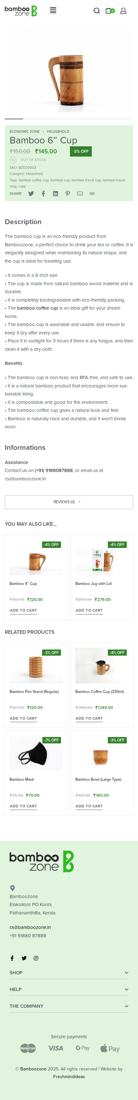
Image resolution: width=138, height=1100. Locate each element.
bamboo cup (60, 180)
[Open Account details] (123, 10)
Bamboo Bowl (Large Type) (98, 779)
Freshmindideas (69, 1076)
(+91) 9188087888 (54, 470)
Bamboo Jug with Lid (93, 583)
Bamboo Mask (22, 779)
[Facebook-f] (12, 958)
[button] (53, 11)
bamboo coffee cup (33, 180)
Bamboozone (33, 1069)
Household (58, 132)
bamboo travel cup (86, 180)
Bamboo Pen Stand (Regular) (34, 691)
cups (22, 186)
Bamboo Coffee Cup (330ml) (99, 691)
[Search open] (96, 10)
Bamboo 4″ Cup (23, 583)
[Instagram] (36, 958)
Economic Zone (24, 132)
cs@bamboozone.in (30, 927)
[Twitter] (24, 958)
